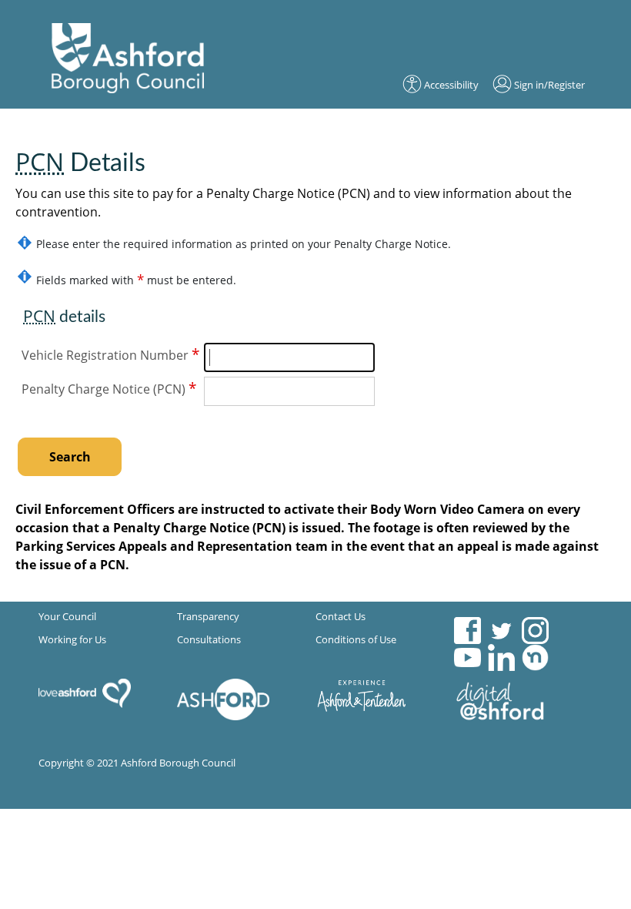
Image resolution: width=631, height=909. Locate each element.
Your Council (67, 616)
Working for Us (72, 639)
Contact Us (341, 616)
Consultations (209, 639)
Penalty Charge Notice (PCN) (109, 387)
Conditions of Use (356, 639)
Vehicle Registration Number (110, 354)
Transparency (208, 616)
